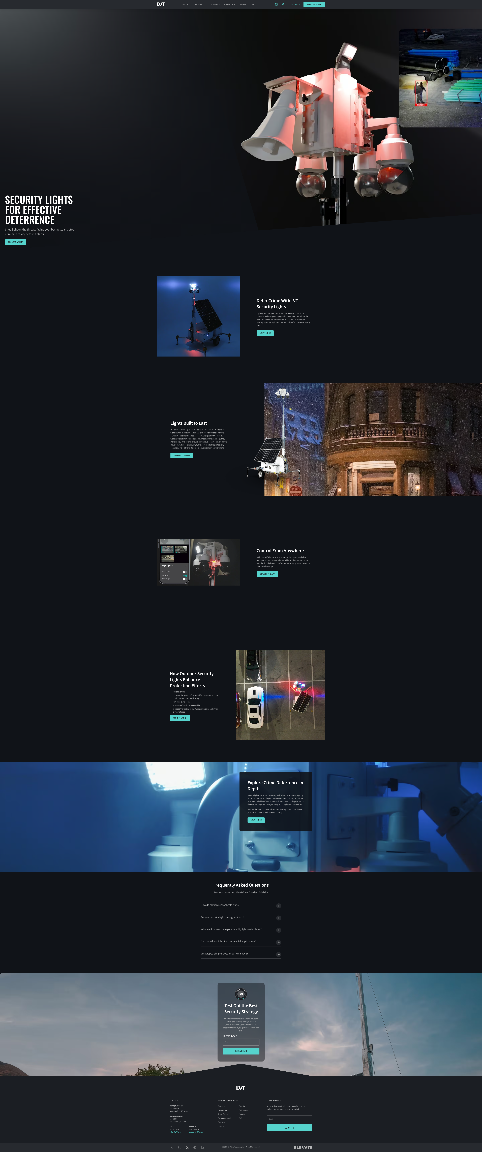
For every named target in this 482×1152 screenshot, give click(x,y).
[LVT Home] (161, 4)
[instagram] (179, 1147)
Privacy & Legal (224, 1118)
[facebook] (172, 1147)
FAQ (240, 1118)
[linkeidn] (202, 1147)
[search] (283, 4)
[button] (186, 4)
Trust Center (223, 1114)
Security (221, 1122)
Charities (242, 1106)
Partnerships (244, 1110)
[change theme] (276, 4)
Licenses (221, 1126)
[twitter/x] (187, 1147)
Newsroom (222, 1110)
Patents (242, 1114)
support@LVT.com (196, 1132)
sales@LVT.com (175, 1132)
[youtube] (194, 1147)
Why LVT (255, 4)
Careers (221, 1106)
